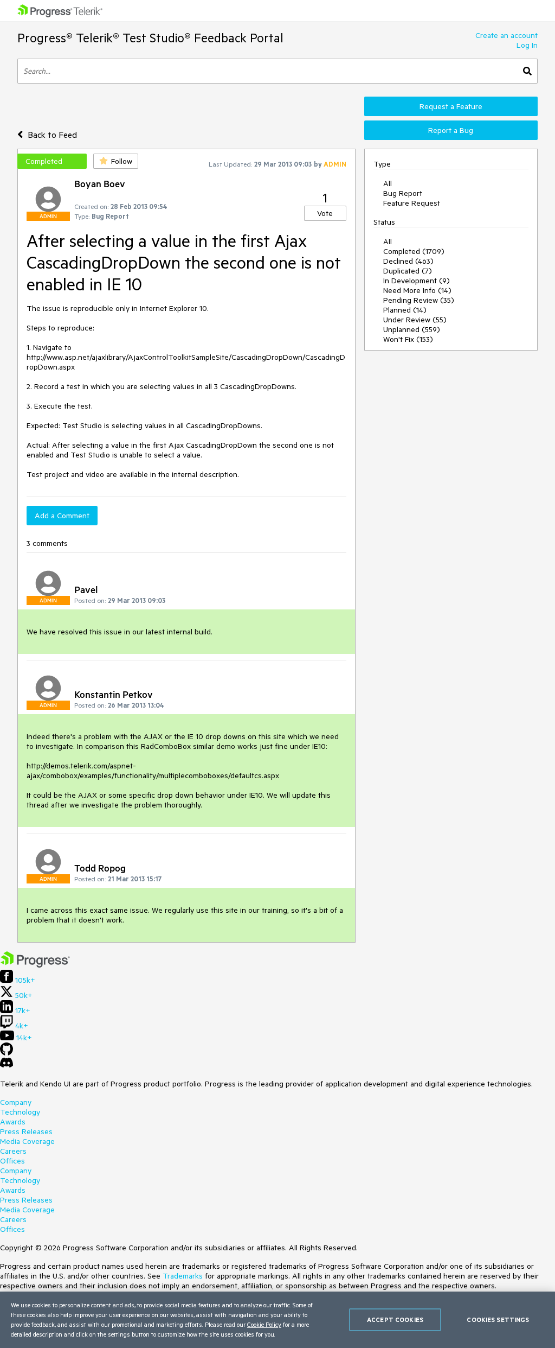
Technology (20, 1112)
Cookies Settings (498, 1319)
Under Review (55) (415, 320)
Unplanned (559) (411, 329)
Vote (325, 213)
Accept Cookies (395, 1319)
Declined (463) (408, 261)
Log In (527, 45)
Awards (12, 1122)
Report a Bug (450, 130)
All (387, 183)
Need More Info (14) (417, 290)
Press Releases (26, 1131)
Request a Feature (451, 106)
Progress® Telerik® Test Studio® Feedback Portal (150, 38)
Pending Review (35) (418, 300)
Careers (13, 1151)
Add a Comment (62, 515)
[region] (277, 1320)
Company (15, 1102)
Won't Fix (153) (408, 339)
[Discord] (6, 1065)
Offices (12, 1161)
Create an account (506, 35)
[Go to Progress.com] (35, 965)
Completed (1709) (413, 251)
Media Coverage (27, 1141)
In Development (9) (416, 280)
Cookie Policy (264, 1324)
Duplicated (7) (407, 271)
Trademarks (183, 1276)
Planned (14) (405, 310)
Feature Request (411, 203)
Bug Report (402, 193)
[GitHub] (6, 1053)
